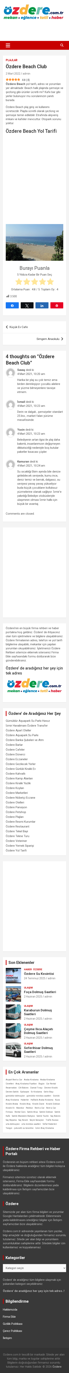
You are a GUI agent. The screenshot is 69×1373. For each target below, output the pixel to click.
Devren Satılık (12, 1092)
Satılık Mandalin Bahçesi (23, 1116)
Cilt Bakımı (23, 1087)
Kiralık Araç (25, 1104)
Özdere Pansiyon (16, 807)
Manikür (20, 1108)
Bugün (41, 1083)
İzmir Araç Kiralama (44, 1128)
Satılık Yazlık (43, 1116)
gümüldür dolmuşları (15, 1096)
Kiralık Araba (12, 1104)
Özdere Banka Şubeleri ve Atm (25, 740)
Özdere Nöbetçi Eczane (20, 797)
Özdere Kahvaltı (15, 773)
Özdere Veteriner (16, 841)
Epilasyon (24, 1092)
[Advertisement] (34, 30)
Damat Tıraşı (36, 1087)
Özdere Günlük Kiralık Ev (21, 769)
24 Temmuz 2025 (34, 978)
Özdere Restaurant (17, 826)
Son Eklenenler (21, 962)
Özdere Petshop (16, 812)
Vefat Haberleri (50, 1124)
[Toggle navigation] (8, 45)
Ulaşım (28, 987)
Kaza (57, 1100)
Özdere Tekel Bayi (17, 831)
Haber (28, 969)
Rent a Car (39, 1108)
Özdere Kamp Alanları (19, 778)
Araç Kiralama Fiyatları (26, 1083)
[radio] (18, 282)
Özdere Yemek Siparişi (20, 845)
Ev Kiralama (36, 1092)
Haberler (25, 1100)
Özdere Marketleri (17, 793)
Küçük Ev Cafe (19, 327)
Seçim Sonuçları (37, 1120)
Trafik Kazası (52, 1120)
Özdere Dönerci (15, 754)
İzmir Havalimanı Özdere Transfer (27, 725)
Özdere (37, 969)
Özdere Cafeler (15, 749)
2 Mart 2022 (13, 73)
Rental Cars (20, 1112)
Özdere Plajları (15, 817)
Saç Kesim (23, 1120)
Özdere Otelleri (15, 802)
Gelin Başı (48, 1092)
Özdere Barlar (14, 745)
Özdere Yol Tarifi (16, 850)
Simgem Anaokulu (48, 339)
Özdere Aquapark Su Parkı (22, 735)
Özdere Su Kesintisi (39, 974)
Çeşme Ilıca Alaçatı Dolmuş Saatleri (38, 1031)
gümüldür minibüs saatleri (39, 1096)
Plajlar (11, 60)
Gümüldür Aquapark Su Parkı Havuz (28, 721)
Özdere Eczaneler (17, 759)
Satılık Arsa (32, 1112)
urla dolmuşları (13, 1124)
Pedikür (29, 1108)
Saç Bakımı (55, 1116)
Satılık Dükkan (46, 1112)
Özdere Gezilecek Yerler (21, 764)
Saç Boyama (11, 1120)
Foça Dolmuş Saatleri (40, 992)
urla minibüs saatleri (31, 1124)
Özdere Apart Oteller (18, 730)
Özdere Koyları (15, 788)
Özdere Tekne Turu (17, 836)
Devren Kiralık (51, 1087)
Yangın (9, 1128)
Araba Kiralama (31, 1079)
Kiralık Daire (38, 1104)
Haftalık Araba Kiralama (42, 1100)
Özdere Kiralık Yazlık (18, 783)
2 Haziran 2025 (33, 996)
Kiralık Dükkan (53, 1104)
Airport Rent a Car (14, 1079)
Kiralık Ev (10, 1108)
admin (26, 73)
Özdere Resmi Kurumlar (20, 821)
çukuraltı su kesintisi (24, 1128)
